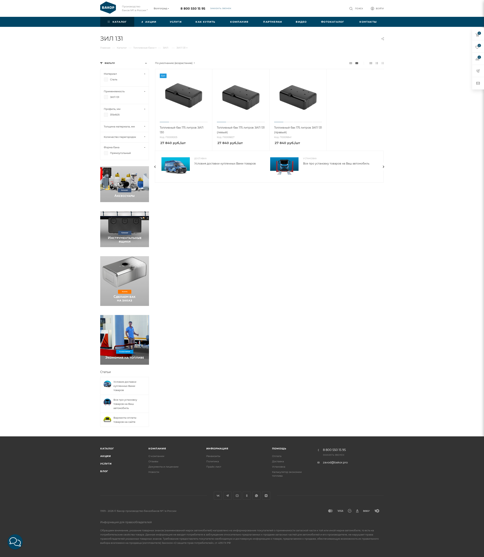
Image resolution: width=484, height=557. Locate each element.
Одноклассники (247, 496)
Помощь (279, 448)
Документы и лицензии (163, 466)
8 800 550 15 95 (193, 8)
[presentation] (155, 167)
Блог (104, 471)
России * (142, 10)
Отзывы (153, 461)
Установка (278, 466)
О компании (156, 456)
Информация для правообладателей (126, 522)
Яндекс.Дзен (266, 496)
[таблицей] (382, 63)
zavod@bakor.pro (335, 462)
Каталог (107, 448)
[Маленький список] (350, 63)
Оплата (277, 456)
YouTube (237, 496)
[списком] (376, 63)
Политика (212, 461)
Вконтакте (218, 496)
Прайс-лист (213, 466)
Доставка (278, 461)
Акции (105, 456)
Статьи (105, 372)
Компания (157, 448)
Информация (217, 448)
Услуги (106, 463)
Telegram (227, 496)
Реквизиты (213, 456)
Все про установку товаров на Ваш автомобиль (336, 163)
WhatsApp (256, 496)
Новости (153, 471)
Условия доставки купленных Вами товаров (225, 163)
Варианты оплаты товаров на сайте (124, 419)
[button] (15, 541)
